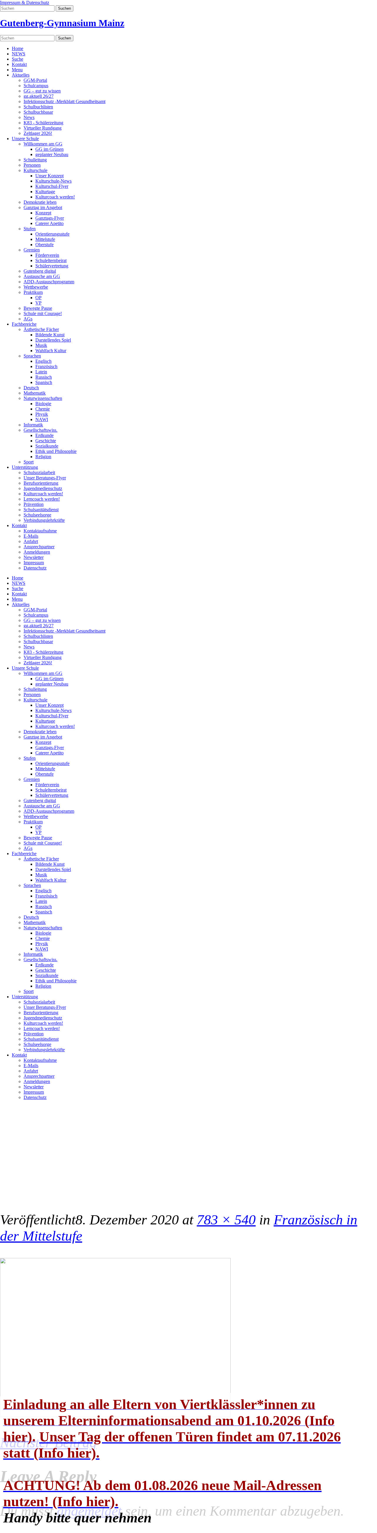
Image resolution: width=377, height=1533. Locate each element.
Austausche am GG (42, 276)
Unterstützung (25, 467)
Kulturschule (35, 170)
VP (38, 302)
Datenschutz (35, 567)
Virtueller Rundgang (43, 127)
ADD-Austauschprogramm (49, 281)
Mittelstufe (45, 239)
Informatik (33, 424)
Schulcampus (36, 85)
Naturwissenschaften (43, 398)
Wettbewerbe (36, 286)
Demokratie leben (40, 202)
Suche (17, 59)
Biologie (43, 403)
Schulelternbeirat (51, 260)
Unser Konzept (49, 175)
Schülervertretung (51, 265)
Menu (17, 69)
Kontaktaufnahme (40, 530)
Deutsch (31, 387)
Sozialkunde (46, 445)
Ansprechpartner (39, 546)
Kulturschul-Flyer (51, 186)
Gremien (32, 249)
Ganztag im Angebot (43, 207)
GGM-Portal (35, 80)
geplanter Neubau (51, 154)
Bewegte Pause (38, 308)
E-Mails (31, 536)
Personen (32, 165)
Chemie (42, 408)
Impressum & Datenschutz (24, 2)
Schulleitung (35, 159)
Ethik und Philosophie (56, 451)
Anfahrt (31, 541)
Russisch (43, 377)
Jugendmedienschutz (43, 488)
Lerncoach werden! (42, 498)
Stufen (30, 228)
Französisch (46, 366)
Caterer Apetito (49, 223)
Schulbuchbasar (38, 112)
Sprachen (32, 355)
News (29, 117)
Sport (29, 461)
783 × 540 (226, 1219)
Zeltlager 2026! (38, 133)
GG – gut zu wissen (42, 90)
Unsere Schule (25, 138)
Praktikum (33, 292)
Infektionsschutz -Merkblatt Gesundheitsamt (64, 101)
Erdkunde (44, 435)
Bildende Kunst (50, 334)
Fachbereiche (24, 324)
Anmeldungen (37, 551)
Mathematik (35, 392)
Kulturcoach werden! (55, 196)
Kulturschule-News (53, 180)
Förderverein (47, 255)
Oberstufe (44, 244)
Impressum (34, 562)
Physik (41, 414)
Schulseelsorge (37, 514)
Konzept (43, 212)
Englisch (43, 361)
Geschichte (45, 440)
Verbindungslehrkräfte (44, 520)
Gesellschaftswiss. (40, 430)
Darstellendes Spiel (53, 339)
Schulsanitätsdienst (41, 509)
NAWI (41, 419)
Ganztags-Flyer (49, 218)
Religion (43, 456)
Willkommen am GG (43, 143)
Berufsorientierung (41, 483)
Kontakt (19, 64)
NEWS (18, 53)
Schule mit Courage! (43, 313)
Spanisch (43, 382)
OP (38, 297)
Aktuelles (20, 74)
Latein (41, 371)
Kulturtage (45, 191)
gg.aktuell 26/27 (39, 96)
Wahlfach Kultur (50, 350)
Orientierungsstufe (52, 233)
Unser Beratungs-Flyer (45, 477)
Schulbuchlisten (38, 106)
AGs (28, 318)
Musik (41, 345)
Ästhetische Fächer (41, 329)
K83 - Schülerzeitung (43, 122)
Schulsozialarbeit (39, 472)
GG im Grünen (49, 149)
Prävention (34, 504)
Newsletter (34, 557)
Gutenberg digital (40, 271)
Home (17, 48)
